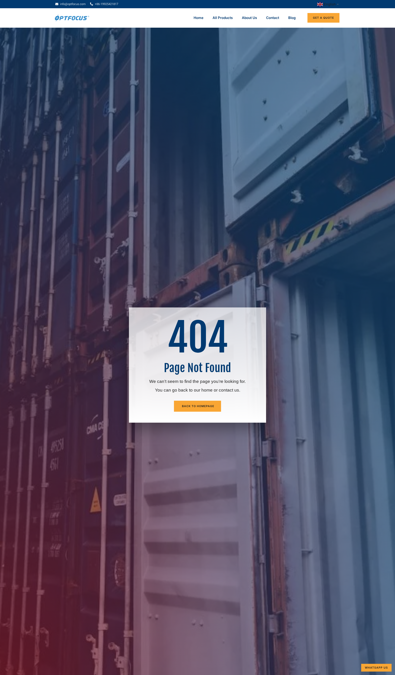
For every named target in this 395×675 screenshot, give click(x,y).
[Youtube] (77, 531)
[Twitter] (68, 531)
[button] (197, 569)
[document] (197, 621)
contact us (229, 73)
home (207, 73)
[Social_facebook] (59, 531)
